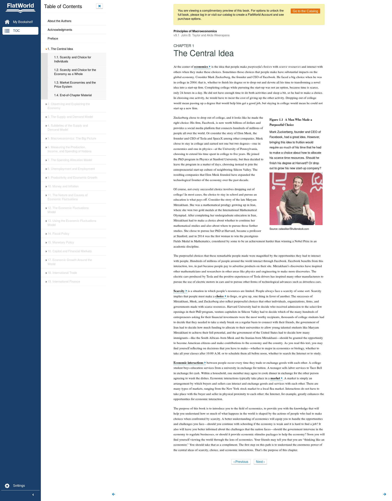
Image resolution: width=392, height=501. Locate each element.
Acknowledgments (60, 30)
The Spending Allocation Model (70, 160)
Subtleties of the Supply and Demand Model (68, 127)
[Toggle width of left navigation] (33, 495)
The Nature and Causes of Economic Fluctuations (68, 197)
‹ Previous (241, 461)
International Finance (64, 281)
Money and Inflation (63, 186)
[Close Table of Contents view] (99, 6)
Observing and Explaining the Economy (69, 106)
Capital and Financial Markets (70, 251)
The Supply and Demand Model (70, 117)
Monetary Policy (61, 242)
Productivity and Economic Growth (72, 177)
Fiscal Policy (58, 233)
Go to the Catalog (305, 11)
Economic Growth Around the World (70, 262)
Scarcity (179, 291)
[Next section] (385, 494)
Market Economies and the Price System (75, 84)
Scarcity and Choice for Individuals (72, 59)
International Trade (62, 273)
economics (201, 66)
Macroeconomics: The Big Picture (72, 138)
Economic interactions (188, 362)
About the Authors (59, 21)
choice (219, 296)
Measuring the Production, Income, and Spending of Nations (70, 149)
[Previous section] (113, 494)
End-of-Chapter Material (73, 95)
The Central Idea (60, 49)
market (275, 378)
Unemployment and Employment (71, 169)
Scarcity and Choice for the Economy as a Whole (75, 72)
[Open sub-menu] (46, 49)
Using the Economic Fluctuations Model (72, 223)
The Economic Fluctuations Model (68, 210)
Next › (260, 461)
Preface (53, 38)
